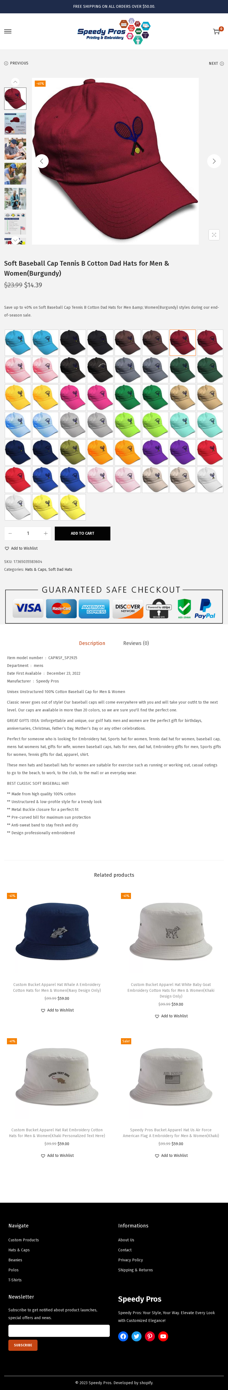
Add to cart (82, 533)
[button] (21, 548)
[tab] (92, 643)
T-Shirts (15, 1280)
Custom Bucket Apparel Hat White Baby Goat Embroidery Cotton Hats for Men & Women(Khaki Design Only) (170, 990)
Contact (125, 1250)
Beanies (15, 1260)
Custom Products (23, 1240)
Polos (13, 1270)
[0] (216, 31)
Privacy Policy (130, 1260)
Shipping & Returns (135, 1270)
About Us (126, 1240)
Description (92, 643)
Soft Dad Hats (60, 569)
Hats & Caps (35, 569)
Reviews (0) (136, 643)
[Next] (214, 161)
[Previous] (42, 161)
